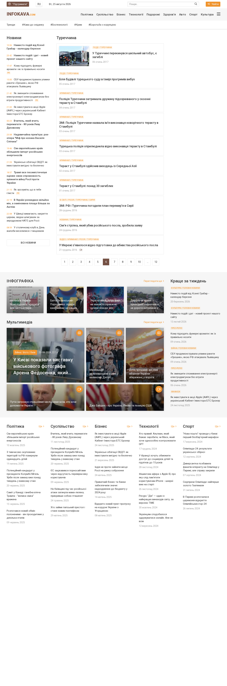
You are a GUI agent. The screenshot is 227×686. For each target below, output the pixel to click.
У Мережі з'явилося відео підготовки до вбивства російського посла (108, 245)
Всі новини (28, 242)
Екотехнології (60, 24)
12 (155, 261)
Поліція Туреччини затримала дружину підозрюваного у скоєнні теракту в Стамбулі (104, 101)
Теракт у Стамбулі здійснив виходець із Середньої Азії (98, 166)
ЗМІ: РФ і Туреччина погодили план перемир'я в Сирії (96, 205)
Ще (40, 426)
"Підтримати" (19, 4)
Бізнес (121, 14)
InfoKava (21, 14)
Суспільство (104, 14)
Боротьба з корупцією (103, 24)
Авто (182, 14)
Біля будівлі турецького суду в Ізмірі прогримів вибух (97, 79)
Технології (136, 14)
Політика (87, 14)
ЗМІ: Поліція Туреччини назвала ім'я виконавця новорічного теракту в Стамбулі (108, 124)
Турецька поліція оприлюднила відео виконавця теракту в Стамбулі (108, 146)
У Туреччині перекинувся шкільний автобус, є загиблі (124, 55)
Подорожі (153, 14)
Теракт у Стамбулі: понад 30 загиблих (86, 186)
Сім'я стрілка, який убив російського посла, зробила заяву (100, 225)
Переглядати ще (153, 281)
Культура (207, 14)
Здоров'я (169, 14)
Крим (79, 24)
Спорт (193, 14)
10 (139, 261)
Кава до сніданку (34, 24)
